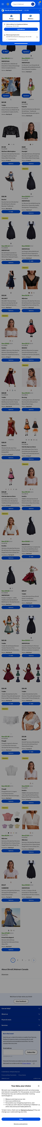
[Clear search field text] (30, 4)
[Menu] (3, 4)
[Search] (32, 4)
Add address (21, 29)
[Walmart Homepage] (7, 4)
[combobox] (23, 4)
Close (21, 1119)
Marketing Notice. (27, 1110)
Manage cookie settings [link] (20, 1124)
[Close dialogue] (38, 1085)
